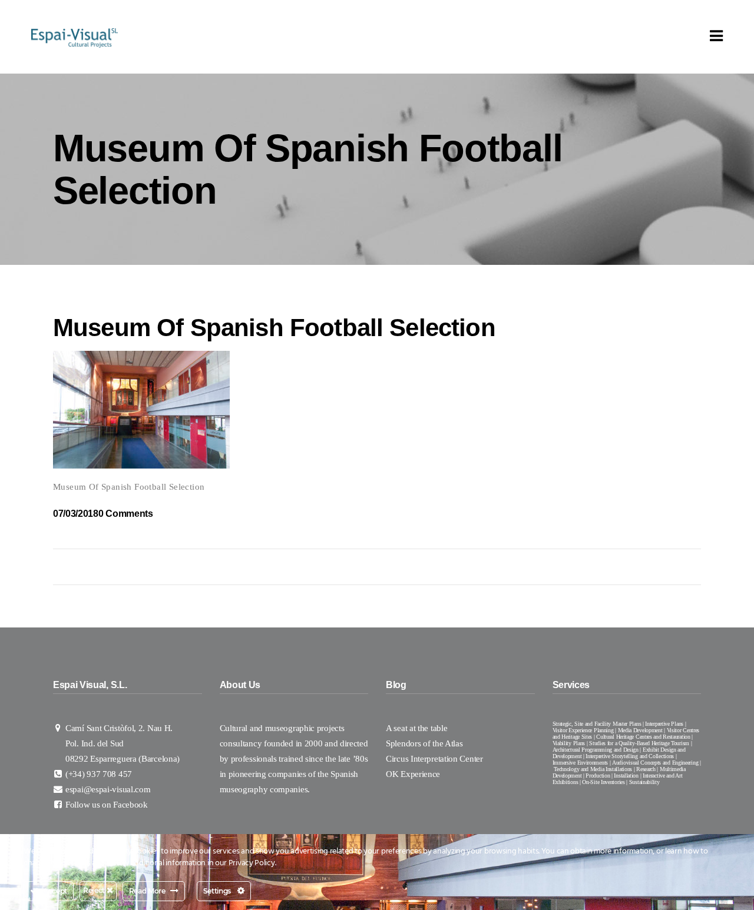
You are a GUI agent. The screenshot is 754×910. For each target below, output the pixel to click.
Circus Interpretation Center (435, 758)
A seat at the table (416, 728)
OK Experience (413, 774)
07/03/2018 (75, 514)
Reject (95, 890)
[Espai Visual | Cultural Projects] (74, 37)
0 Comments (125, 514)
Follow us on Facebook (106, 804)
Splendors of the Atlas (424, 743)
